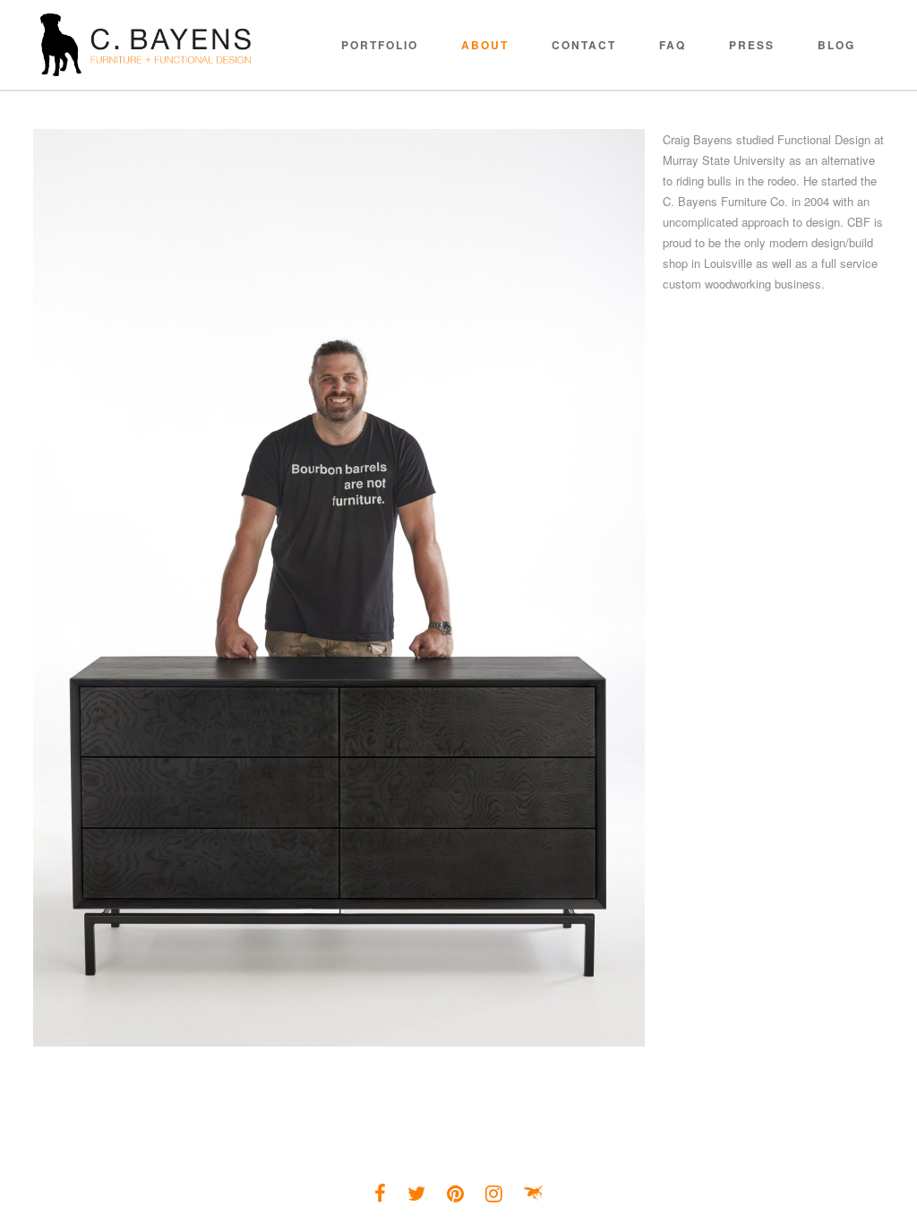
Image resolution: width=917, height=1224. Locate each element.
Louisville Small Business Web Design (534, 1193)
